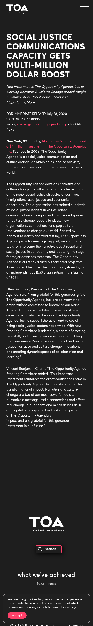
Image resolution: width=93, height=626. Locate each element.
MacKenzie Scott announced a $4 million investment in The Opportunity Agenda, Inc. (46, 147)
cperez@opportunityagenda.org (41, 124)
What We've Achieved (46, 575)
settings (71, 607)
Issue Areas (46, 584)
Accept (17, 615)
